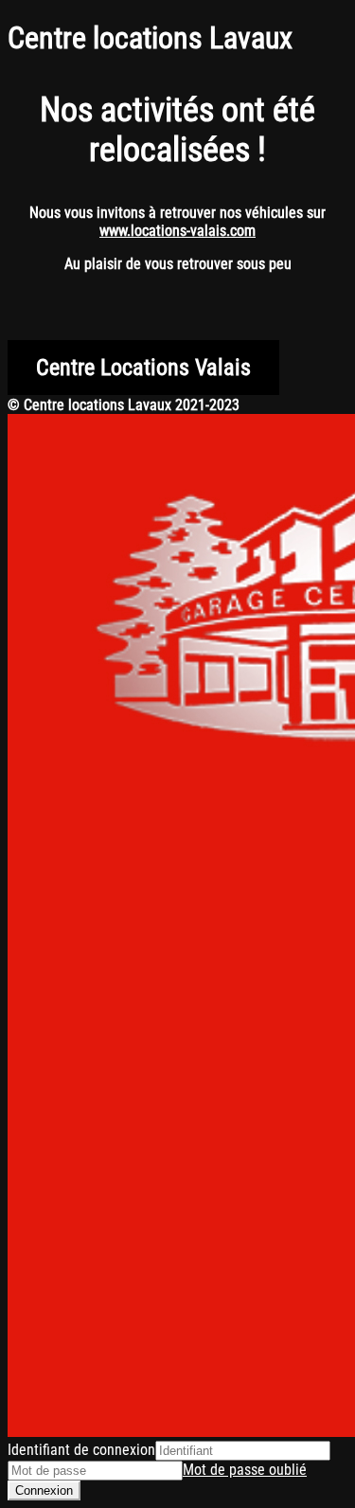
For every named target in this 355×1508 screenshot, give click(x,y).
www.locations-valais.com (177, 231)
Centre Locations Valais (143, 367)
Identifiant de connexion (81, 1450)
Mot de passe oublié (245, 1470)
